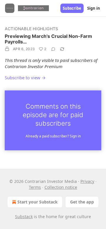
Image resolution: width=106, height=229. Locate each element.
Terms (35, 187)
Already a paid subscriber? (53, 136)
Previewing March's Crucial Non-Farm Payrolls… (48, 39)
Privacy (87, 181)
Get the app (82, 202)
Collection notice (60, 187)
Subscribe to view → (25, 77)
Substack (24, 216)
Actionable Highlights (31, 28)
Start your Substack (37, 202)
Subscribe (72, 8)
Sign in (93, 8)
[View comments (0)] (53, 49)
